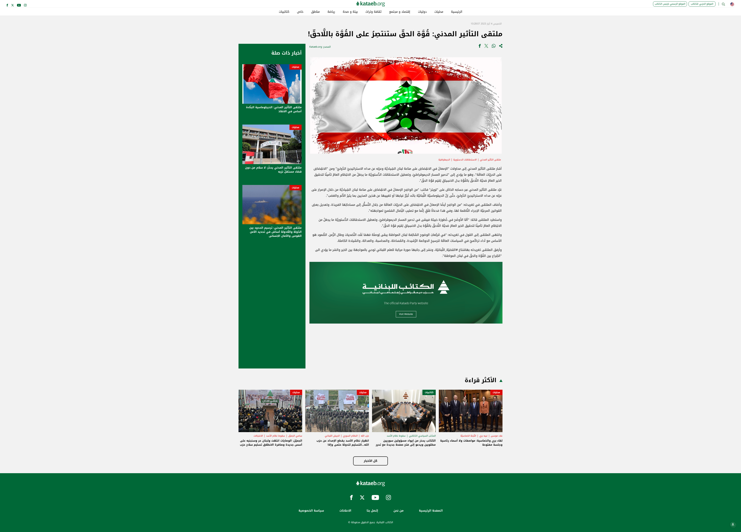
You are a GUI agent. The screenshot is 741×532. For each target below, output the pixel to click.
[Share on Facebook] (480, 47)
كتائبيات (284, 12)
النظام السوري (350, 436)
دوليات (422, 12)
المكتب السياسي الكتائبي (422, 436)
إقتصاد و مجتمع (399, 12)
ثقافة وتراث (373, 12)
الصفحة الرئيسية (431, 510)
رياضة (331, 12)
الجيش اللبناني (332, 436)
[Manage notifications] (733, 524)
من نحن (398, 510)
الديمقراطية (444, 160)
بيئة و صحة (350, 12)
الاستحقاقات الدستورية (465, 160)
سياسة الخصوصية (311, 510)
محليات (438, 12)
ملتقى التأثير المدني (490, 160)
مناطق (315, 12)
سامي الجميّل (295, 436)
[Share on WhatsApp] (494, 47)
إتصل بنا (372, 510)
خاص (300, 12)
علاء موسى (496, 436)
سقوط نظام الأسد (396, 436)
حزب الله (365, 436)
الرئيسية (456, 12)
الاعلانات (345, 510)
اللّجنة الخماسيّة (468, 436)
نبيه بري (483, 436)
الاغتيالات (258, 436)
